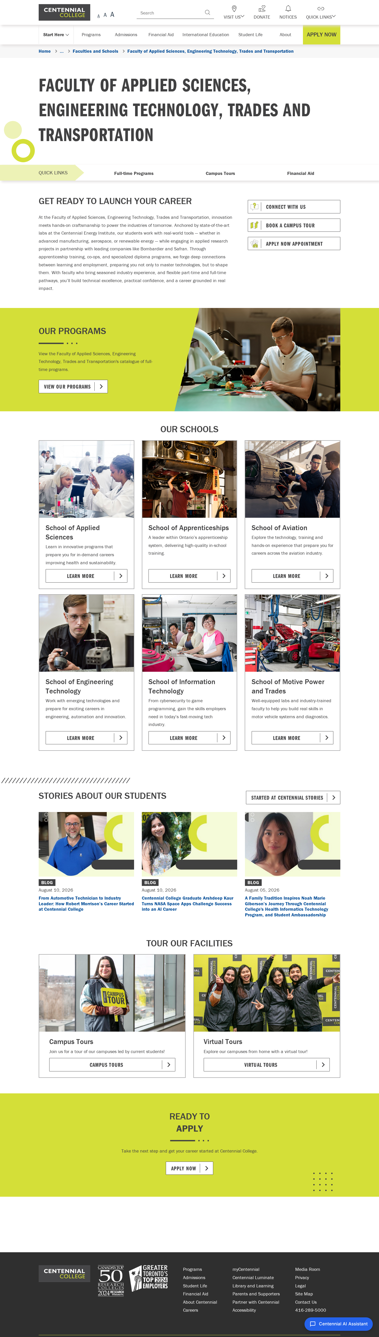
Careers (190, 1310)
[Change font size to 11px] (111, 15)
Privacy (302, 1277)
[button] (243, 12)
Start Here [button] (54, 34)
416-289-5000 (310, 1310)
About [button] (287, 34)
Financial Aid (300, 173)
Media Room (307, 1269)
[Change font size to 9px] (98, 15)
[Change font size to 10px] (105, 15)
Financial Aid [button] (163, 34)
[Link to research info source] (111, 1281)
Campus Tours (220, 173)
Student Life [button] (251, 34)
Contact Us (306, 1302)
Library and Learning (253, 1286)
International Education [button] (207, 34)
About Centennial (200, 1302)
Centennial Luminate (253, 1277)
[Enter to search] (217, 12)
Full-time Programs (134, 173)
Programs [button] (92, 34)
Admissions (194, 1277)
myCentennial (246, 1269)
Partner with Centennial (256, 1302)
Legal (300, 1286)
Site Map (304, 1294)
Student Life (195, 1286)
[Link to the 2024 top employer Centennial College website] (148, 1281)
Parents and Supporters (256, 1294)
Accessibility (244, 1310)
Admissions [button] (128, 34)
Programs (192, 1269)
